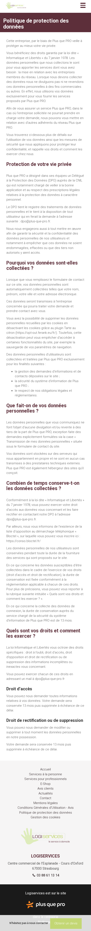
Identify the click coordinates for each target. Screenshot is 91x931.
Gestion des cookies (45, 817)
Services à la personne (45, 774)
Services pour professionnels (45, 779)
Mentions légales (45, 803)
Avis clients (45, 788)
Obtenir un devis (65, 923)
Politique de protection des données (45, 812)
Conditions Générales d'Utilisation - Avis (46, 808)
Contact (45, 798)
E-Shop (45, 784)
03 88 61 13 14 (47, 875)
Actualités (46, 793)
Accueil (45, 769)
